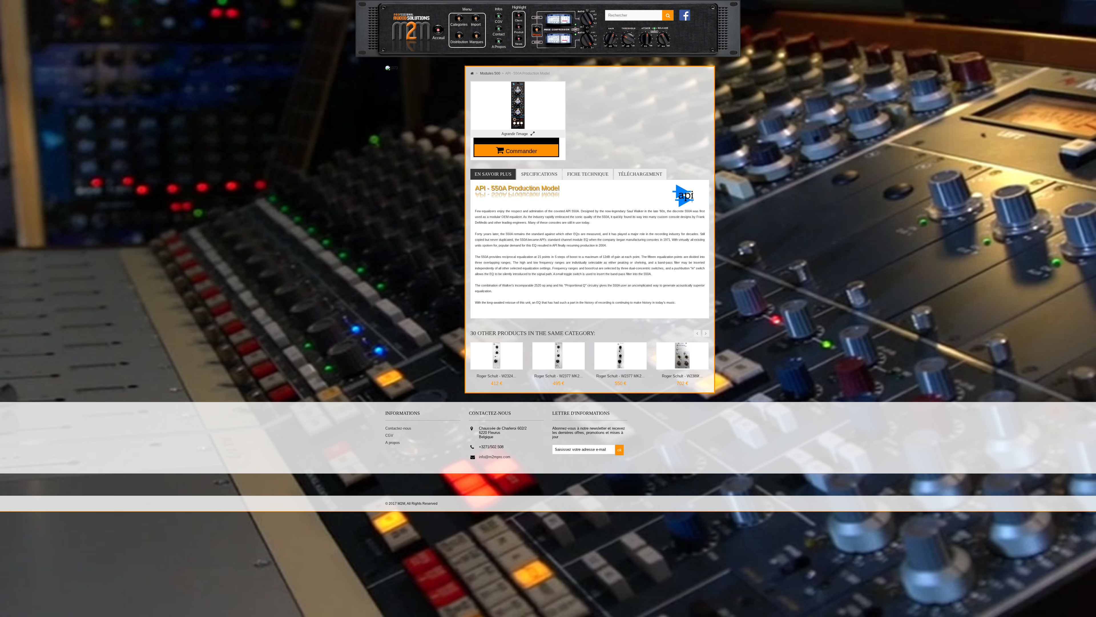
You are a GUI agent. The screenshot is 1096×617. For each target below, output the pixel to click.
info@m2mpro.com (494, 457)
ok (619, 450)
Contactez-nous (398, 428)
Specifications (539, 174)
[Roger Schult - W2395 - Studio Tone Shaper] (621, 367)
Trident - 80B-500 (682, 376)
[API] (682, 206)
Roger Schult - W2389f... (558, 376)
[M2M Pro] (411, 50)
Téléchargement (640, 174)
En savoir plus (493, 174)
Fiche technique (588, 174)
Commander (521, 151)
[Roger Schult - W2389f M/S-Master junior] (559, 367)
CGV (389, 435)
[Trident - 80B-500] (682, 367)
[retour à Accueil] (472, 73)
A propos (392, 442)
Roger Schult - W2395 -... (620, 376)
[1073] (391, 68)
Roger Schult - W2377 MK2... (496, 376)
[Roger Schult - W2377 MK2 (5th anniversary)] (497, 367)
